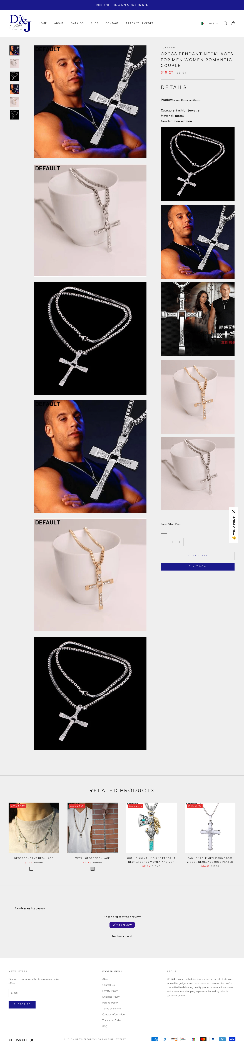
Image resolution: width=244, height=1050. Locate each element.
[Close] (32, 1040)
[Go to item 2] (14, 63)
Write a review (122, 925)
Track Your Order (111, 1020)
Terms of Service (111, 1008)
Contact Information (113, 1014)
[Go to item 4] (14, 89)
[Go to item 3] (14, 76)
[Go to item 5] (14, 102)
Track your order (140, 23)
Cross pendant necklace (33, 858)
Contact (112, 23)
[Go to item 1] (14, 50)
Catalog (77, 23)
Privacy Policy (110, 991)
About (59, 23)
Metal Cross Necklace (92, 858)
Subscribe (22, 1004)
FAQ (104, 1026)
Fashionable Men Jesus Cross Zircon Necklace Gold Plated (210, 860)
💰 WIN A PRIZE (234, 528)
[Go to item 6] (14, 115)
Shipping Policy (110, 996)
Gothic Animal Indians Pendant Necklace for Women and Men (151, 860)
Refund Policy (110, 1002)
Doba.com (168, 47)
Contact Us (108, 985)
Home (43, 23)
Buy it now (197, 566)
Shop (95, 23)
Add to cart (198, 555)
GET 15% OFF (18, 1040)
